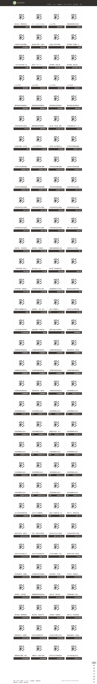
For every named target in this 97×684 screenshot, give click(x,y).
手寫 (94, 673)
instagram (27, 680)
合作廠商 (21, 682)
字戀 (14, 680)
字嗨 (18, 680)
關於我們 (26, 682)
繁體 (94, 676)
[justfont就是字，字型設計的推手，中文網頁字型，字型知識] (27, 2)
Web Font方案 (67, 4)
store (54, 4)
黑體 (94, 668)
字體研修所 (38, 680)
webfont (59, 4)
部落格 (21, 680)
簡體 (94, 679)
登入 (81, 4)
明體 (94, 671)
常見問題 (15, 682)
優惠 (94, 665)
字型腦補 (32, 680)
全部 (94, 662)
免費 (94, 682)
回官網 (49, 4)
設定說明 (75, 4)
